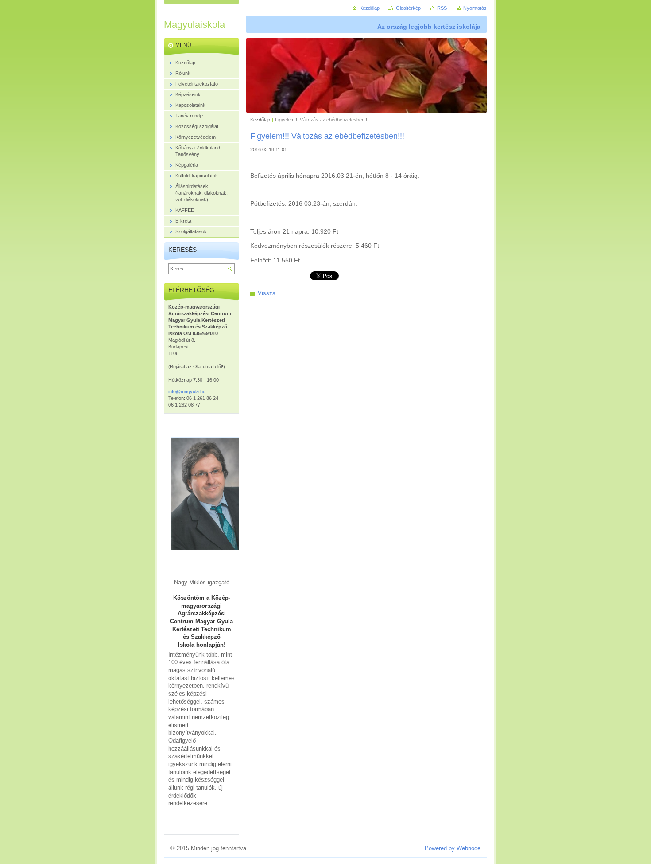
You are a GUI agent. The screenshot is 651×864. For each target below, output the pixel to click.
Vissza (266, 293)
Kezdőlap (260, 119)
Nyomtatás (475, 8)
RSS (442, 8)
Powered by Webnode (452, 848)
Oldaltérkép (408, 8)
